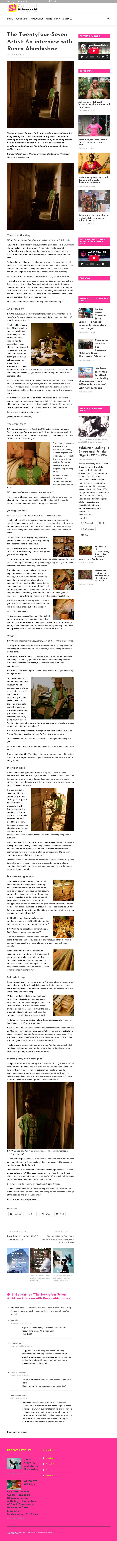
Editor (80, 186)
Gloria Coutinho (12, 1518)
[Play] (82, 56)
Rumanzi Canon (17, 1372)
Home (10, 19)
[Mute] (102, 56)
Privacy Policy (51, 1464)
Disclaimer (49, 1476)
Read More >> (84, 515)
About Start (22, 19)
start (9, 54)
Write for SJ (53, 19)
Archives (67, 19)
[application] (94, 51)
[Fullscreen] (106, 56)
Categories (37, 19)
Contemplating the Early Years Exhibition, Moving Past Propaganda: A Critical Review (57, 1239)
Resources (49, 1470)
